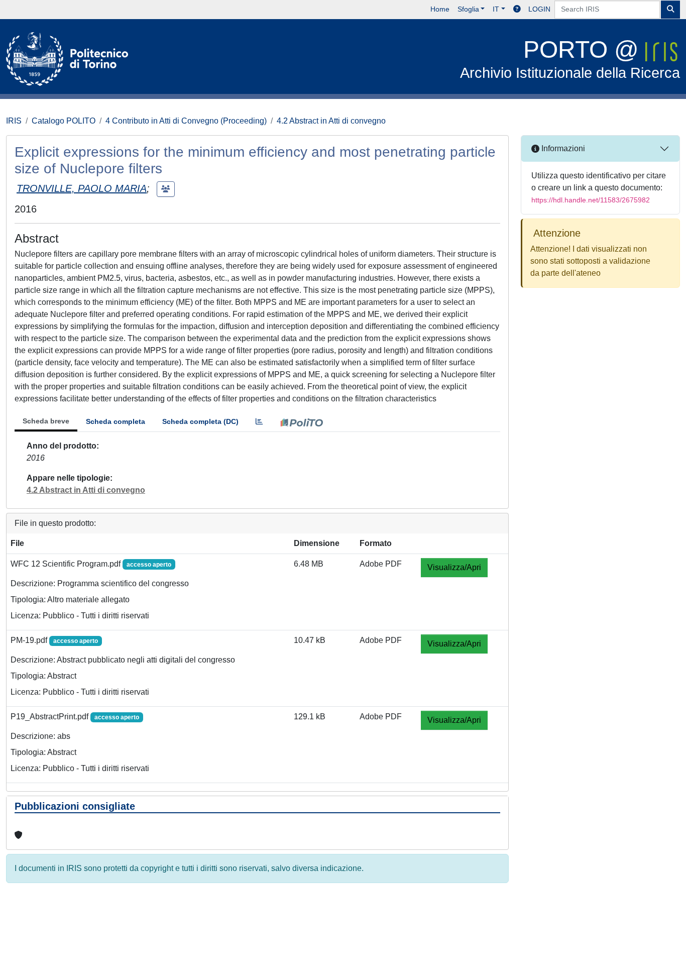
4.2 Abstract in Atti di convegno (331, 121)
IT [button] (496, 9)
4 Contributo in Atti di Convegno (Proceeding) (186, 121)
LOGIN (539, 9)
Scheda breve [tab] (46, 421)
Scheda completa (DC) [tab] (200, 421)
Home (439, 9)
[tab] (259, 421)
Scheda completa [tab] (115, 421)
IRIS (14, 121)
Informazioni (562, 148)
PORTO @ (570, 58)
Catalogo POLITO (63, 121)
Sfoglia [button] (468, 9)
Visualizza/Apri (454, 567)
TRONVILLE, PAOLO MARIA (82, 188)
